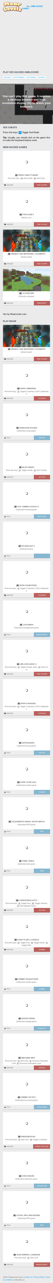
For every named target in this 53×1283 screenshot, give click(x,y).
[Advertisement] (26, 41)
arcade (7, 77)
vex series (31, 77)
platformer (18, 77)
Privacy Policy (38, 1277)
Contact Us (27, 1277)
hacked (41, 77)
